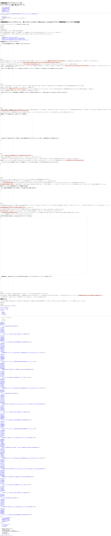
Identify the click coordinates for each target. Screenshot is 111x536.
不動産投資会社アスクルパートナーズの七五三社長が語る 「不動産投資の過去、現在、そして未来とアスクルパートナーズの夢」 (22, 352)
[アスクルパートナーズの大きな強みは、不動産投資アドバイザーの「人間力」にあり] (2, 376)
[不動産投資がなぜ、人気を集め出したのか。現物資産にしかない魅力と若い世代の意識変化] (2, 368)
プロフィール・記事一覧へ (4, 307)
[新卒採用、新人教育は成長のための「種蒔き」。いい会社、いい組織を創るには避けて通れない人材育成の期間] (2, 446)
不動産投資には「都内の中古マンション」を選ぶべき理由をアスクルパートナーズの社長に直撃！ (17, 437)
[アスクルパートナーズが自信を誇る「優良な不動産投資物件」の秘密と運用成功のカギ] (2, 513)
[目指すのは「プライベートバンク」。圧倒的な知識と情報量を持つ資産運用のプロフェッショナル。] (2, 360)
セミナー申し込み (5, 525)
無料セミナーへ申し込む (6, 11)
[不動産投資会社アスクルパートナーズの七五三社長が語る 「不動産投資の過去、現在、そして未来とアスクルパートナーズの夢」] (2, 351)
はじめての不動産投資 (12, 13)
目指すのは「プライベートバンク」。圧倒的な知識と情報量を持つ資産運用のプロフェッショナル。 (17, 361)
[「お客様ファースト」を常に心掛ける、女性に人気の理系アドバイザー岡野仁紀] (2, 491)
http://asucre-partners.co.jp (5, 533)
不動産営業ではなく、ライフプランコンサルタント (10, 37)
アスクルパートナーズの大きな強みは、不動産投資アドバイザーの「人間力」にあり (15, 377)
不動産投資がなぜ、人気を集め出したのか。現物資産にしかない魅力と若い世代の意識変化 (16, 369)
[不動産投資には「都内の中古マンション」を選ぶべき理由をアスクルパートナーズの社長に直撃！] (2, 436)
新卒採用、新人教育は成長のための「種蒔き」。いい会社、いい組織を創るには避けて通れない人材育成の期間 (19, 447)
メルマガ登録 (4, 526)
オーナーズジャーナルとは (6, 7)
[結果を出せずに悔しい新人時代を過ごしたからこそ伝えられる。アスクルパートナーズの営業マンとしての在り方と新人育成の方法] (2, 467)
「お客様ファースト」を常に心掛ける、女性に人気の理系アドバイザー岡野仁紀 (14, 492)
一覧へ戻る (2, 310)
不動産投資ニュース (5, 10)
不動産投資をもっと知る (20, 13)
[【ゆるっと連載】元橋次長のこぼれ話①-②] (2, 392)
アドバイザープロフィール (6, 524)
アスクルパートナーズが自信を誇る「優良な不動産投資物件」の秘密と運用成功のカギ (15, 514)
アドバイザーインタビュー (28, 13)
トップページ (4, 16)
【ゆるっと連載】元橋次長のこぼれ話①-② (8, 393)
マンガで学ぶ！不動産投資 (6, 517)
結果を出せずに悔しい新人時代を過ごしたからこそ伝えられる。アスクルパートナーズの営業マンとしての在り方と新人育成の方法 (22, 468)
